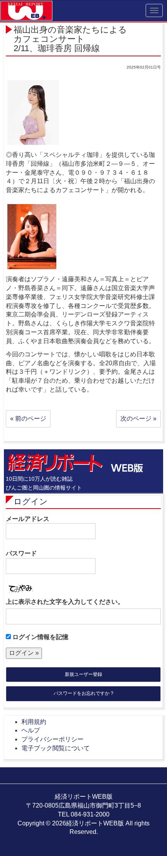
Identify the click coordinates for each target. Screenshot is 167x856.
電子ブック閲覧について (55, 748)
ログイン (31, 501)
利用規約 (33, 721)
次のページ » (138, 418)
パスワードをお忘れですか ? (83, 693)
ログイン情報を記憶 (39, 637)
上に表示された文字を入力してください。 (65, 601)
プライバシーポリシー (52, 739)
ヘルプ (30, 730)
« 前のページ (28, 418)
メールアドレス (27, 519)
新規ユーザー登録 (83, 674)
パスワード (21, 553)
